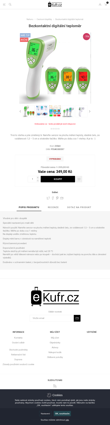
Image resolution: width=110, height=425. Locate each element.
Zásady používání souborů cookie (18, 364)
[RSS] (55, 386)
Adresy (55, 347)
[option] (28, 111)
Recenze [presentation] (53, 207)
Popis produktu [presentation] (29, 207)
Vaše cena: (46, 172)
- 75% (86, 36)
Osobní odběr (18, 342)
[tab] (29, 207)
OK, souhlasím (62, 413)
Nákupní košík (55, 352)
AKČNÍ (24, 39)
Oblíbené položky (55, 357)
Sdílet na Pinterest (57, 198)
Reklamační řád (18, 354)
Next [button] (89, 111)
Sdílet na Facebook (52, 198)
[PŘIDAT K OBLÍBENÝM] (79, 179)
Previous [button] (20, 111)
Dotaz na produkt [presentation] (79, 207)
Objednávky (55, 342)
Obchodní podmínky (18, 349)
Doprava (18, 359)
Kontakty (18, 337)
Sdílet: (55, 192)
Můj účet (55, 337)
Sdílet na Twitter (48, 198)
